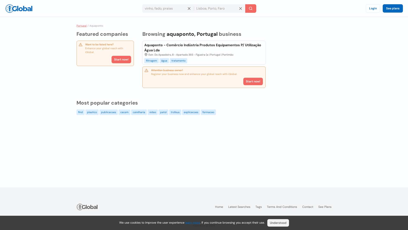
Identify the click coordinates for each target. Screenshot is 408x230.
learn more (192, 222)
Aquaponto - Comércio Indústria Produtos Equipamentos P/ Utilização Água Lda (202, 47)
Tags (258, 207)
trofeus (175, 112)
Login (373, 8)
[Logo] (19, 8)
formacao (208, 112)
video (152, 112)
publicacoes (108, 112)
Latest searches (239, 207)
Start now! (121, 59)
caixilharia (139, 112)
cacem (124, 112)
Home (219, 207)
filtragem (151, 60)
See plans (393, 8)
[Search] (250, 8)
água (164, 60)
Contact (307, 207)
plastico (92, 112)
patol (163, 112)
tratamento (178, 60)
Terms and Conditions (282, 207)
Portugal (81, 25)
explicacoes (191, 112)
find (80, 112)
